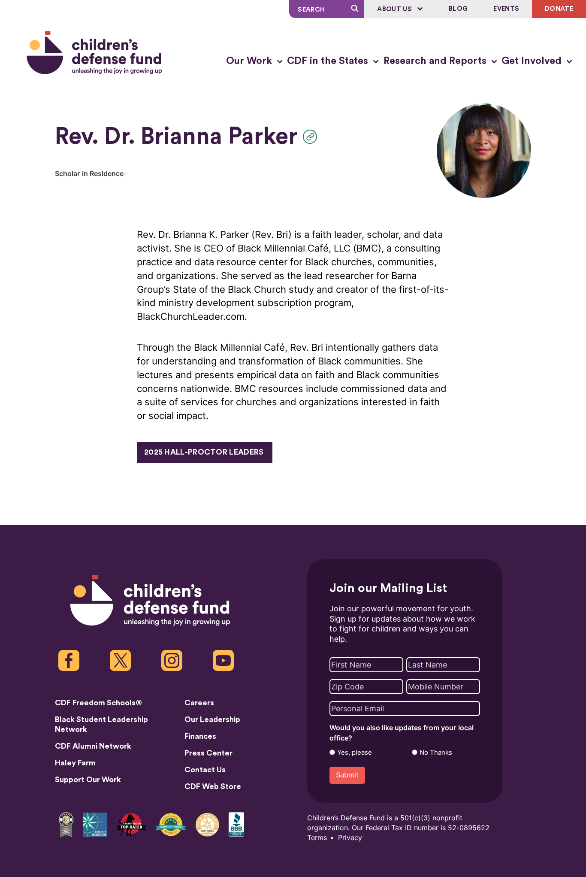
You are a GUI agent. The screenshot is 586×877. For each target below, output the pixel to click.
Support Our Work (88, 779)
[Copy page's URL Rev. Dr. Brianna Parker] (312, 137)
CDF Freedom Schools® (98, 703)
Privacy (350, 838)
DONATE (559, 9)
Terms (317, 838)
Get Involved (532, 61)
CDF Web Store (212, 786)
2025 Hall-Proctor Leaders (204, 452)
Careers (199, 703)
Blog (458, 9)
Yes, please (354, 752)
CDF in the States (329, 61)
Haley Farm (75, 763)
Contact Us (205, 770)
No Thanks (436, 752)
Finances (200, 736)
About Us (395, 9)
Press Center (208, 753)
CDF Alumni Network (93, 746)
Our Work (250, 61)
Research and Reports (436, 61)
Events (506, 9)
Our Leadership (212, 719)
